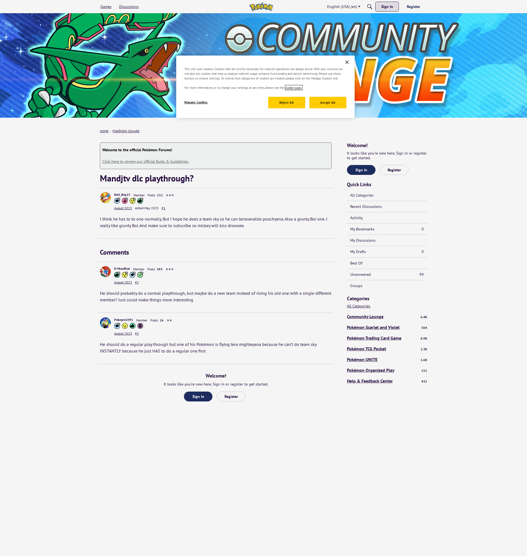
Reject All (286, 103)
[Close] (347, 62)
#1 (164, 208)
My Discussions (362, 240)
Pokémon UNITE (387, 359)
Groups (356, 285)
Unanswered (387, 274)
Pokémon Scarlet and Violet (387, 327)
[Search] (370, 7)
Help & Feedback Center (387, 381)
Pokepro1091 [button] (123, 320)
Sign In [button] (198, 396)
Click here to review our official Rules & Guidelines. (145, 161)
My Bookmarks (387, 229)
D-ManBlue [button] (122, 268)
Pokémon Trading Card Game (387, 338)
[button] (105, 197)
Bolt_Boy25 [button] (122, 194)
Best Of (356, 263)
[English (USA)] (261, 6)
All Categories (362, 195)
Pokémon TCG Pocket (387, 348)
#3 (137, 333)
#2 (137, 282)
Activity (356, 217)
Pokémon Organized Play (387, 370)
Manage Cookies (196, 102)
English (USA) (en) (342, 6)
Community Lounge (387, 316)
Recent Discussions (366, 206)
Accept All (327, 103)
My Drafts (387, 251)
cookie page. (293, 88)
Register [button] (231, 396)
